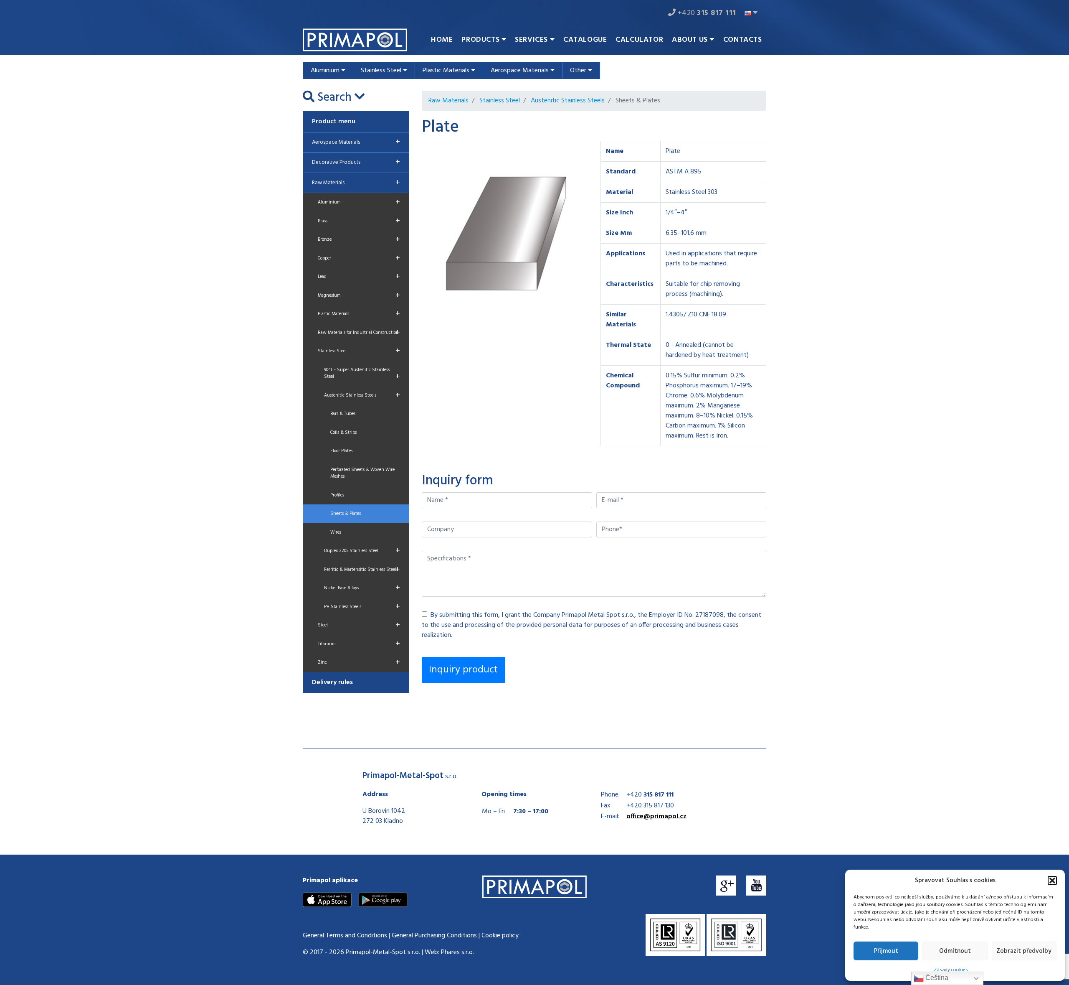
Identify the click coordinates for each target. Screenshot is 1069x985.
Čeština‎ (936, 977)
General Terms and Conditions (345, 935)
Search (334, 98)
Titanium (359, 644)
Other (579, 70)
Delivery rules (332, 682)
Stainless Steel (382, 70)
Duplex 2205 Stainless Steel (362, 550)
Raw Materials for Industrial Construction (359, 332)
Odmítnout (955, 951)
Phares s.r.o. (457, 952)
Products (481, 40)
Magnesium (359, 295)
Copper (359, 258)
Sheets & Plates (345, 513)
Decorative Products (356, 162)
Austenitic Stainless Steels (362, 395)
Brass (359, 221)
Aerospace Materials (520, 70)
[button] (1052, 880)
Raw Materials (356, 182)
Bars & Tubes (342, 413)
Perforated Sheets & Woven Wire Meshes (362, 473)
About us (690, 40)
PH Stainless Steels (362, 606)
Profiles (337, 495)
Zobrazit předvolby (1023, 951)
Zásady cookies (951, 970)
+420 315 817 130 (650, 805)
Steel (359, 625)
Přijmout (886, 951)
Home (442, 40)
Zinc (359, 662)
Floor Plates (341, 451)
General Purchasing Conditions (434, 935)
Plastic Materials (447, 70)
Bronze (359, 239)
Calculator (639, 40)
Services (532, 40)
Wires (335, 532)
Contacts (742, 40)
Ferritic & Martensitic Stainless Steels (362, 569)
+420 (706, 13)
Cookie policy (500, 935)
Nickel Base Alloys (362, 588)
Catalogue (585, 40)
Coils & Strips (343, 432)
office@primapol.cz (656, 816)
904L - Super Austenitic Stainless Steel (362, 375)
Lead (359, 276)
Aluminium (326, 70)
